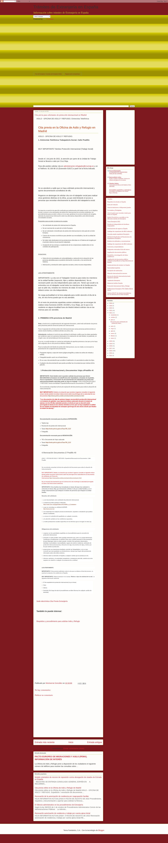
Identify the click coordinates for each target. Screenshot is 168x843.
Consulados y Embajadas (114, 210)
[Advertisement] (75, 34)
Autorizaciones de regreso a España (117, 228)
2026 (110, 303)
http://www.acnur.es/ (48, 509)
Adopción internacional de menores (117, 273)
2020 (110, 341)
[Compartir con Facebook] (83, 683)
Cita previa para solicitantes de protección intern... (118, 322)
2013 (110, 355)
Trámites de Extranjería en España (65, 7)
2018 (110, 346)
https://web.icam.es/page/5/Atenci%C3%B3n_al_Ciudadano (59, 504)
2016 (110, 350)
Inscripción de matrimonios (114, 270)
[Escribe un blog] (80, 683)
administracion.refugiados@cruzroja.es (79, 166)
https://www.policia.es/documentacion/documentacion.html (66, 396)
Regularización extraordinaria (72, 74)
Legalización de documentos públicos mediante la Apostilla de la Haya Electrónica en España (120, 261)
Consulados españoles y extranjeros (120, 190)
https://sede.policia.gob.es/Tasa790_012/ (58, 428)
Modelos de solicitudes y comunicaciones (118, 241)
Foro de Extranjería (115, 171)
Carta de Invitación (112, 204)
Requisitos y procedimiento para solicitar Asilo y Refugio (58, 621)
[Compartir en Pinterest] (85, 683)
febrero (113, 335)
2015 (110, 353)
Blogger (101, 830)
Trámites (109, 199)
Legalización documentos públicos (116, 252)
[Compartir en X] (82, 683)
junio (112, 326)
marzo (113, 333)
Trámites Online (114, 183)
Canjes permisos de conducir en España (118, 265)
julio (112, 319)
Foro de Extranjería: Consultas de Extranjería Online (48, 74)
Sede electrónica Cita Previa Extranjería (51, 601)
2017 (110, 348)
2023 (110, 308)
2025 (110, 305)
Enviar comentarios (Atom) (73, 748)
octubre (113, 317)
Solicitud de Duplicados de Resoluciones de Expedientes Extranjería (119, 237)
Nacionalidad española (113, 268)
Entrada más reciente (45, 742)
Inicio (70, 742)
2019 (110, 343)
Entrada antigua (94, 742)
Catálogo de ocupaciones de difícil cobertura (119, 231)
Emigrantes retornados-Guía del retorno (118, 249)
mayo (112, 328)
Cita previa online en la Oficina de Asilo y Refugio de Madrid (58, 788)
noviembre (114, 315)
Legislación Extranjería (113, 280)
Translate (50, 19)
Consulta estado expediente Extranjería (118, 234)
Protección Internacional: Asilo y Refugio (118, 286)
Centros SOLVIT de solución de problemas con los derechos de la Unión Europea (119, 293)
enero (112, 338)
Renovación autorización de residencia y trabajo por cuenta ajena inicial (62, 813)
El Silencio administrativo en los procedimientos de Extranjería (59, 805)
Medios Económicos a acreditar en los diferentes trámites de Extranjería (117, 218)
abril (112, 331)
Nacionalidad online (115, 177)
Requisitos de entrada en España (116, 202)
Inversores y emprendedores (115, 246)
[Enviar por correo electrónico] (78, 683)
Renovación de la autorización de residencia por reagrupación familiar (62, 796)
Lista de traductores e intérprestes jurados (119, 207)
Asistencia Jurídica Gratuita (114, 283)
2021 (110, 313)
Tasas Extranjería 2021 (113, 221)
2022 (110, 310)
